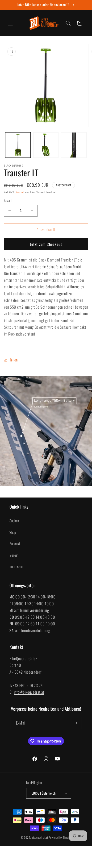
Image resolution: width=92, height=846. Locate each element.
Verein (13, 555)
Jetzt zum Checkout (46, 244)
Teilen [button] (14, 359)
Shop (12, 532)
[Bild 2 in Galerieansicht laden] (46, 145)
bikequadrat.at (40, 837)
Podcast (14, 543)
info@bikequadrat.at (29, 692)
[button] (10, 23)
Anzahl (8, 200)
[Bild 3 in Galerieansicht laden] (74, 145)
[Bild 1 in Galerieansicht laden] (18, 145)
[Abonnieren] (75, 723)
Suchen (14, 520)
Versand (20, 192)
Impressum (17, 566)
